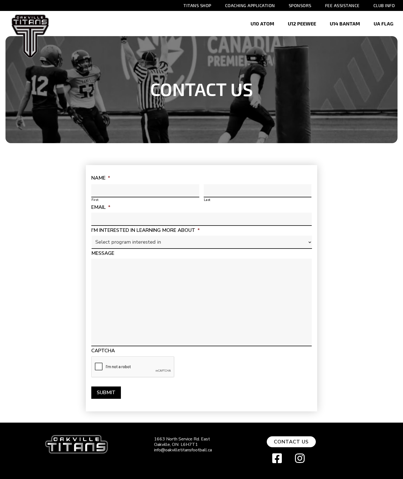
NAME (100, 178)
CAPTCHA (103, 351)
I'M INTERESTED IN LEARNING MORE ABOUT (145, 230)
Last (207, 200)
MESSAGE (102, 253)
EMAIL (100, 207)
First (95, 200)
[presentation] (133, 367)
